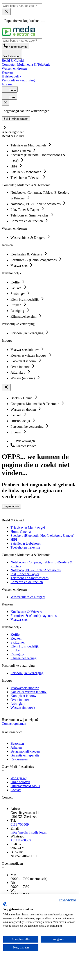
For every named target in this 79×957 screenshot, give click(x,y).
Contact (16, 790)
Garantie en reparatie (25, 755)
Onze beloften (20, 782)
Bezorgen (17, 743)
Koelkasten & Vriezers (26, 612)
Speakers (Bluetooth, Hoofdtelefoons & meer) (42, 535)
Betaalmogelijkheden (25, 751)
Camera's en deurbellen (27, 582)
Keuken (7, 72)
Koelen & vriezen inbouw (29, 692)
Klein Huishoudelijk (25, 646)
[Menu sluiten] (6, 11)
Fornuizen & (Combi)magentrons (34, 615)
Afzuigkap (18, 703)
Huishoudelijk (11, 76)
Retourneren (19, 759)
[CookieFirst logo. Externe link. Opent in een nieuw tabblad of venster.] (5, 904)
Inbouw (7, 84)
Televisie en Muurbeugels (28, 528)
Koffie (15, 634)
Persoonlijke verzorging (18, 80)
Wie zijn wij (19, 778)
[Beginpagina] (18, 34)
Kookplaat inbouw (23, 696)
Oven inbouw (20, 700)
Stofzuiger (18, 642)
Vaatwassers (19, 619)
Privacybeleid (67, 900)
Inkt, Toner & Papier (25, 574)
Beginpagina (11, 506)
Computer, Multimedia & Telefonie (26, 64)
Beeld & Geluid (13, 60)
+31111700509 (21, 840)
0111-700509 (20, 824)
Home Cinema (21, 531)
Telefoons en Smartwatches (29, 578)
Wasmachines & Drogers (28, 597)
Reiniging (17, 654)
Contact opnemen (14, 723)
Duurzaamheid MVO (25, 786)
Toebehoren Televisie (25, 547)
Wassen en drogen (14, 68)
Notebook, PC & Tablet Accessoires (36, 570)
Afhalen (16, 747)
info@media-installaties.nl (29, 832)
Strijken (16, 650)
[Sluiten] (5, 103)
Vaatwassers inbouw (25, 688)
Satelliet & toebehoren (26, 543)
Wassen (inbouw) (23, 707)
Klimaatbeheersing (23, 658)
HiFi (14, 539)
